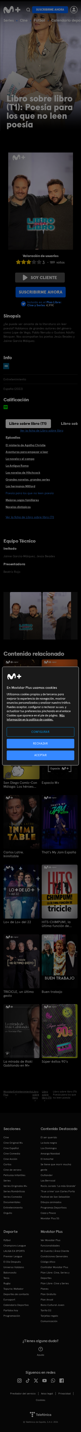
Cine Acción (10, 1159)
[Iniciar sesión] (74, 9)
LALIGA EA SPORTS (14, 1251)
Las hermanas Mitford (20, 486)
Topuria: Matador (13, 1288)
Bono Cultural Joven (52, 1305)
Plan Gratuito (48, 1294)
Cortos (7, 1164)
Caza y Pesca (48, 1213)
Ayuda (40, 1354)
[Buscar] (28, 10)
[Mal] (23, 262)
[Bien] (34, 262)
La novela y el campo (20, 458)
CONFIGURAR (40, 731)
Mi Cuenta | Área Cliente (55, 1251)
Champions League (14, 1245)
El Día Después (12, 1261)
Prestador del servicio (23, 1393)
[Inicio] (11, 10)
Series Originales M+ (15, 1186)
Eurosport (9, 1299)
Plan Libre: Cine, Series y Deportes (55, 1275)
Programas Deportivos (54, 1207)
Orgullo (7, 1213)
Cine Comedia (11, 1153)
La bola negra (49, 1142)
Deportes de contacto (16, 1294)
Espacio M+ (50, 783)
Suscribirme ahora (50, 9)
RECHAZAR (40, 743)
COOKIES (40, 1400)
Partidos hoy (10, 1310)
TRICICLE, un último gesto (18, 994)
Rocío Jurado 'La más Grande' (58, 1186)
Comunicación (49, 1321)
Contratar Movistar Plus (54, 1267)
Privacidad (64, 1393)
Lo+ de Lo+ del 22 (17, 922)
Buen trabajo (52, 992)
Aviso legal (47, 1393)
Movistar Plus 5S (50, 1218)
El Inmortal (47, 1159)
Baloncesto (9, 1272)
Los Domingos (49, 1148)
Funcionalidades (50, 1245)
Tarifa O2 (46, 1310)
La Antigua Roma (17, 465)
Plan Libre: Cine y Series (55, 1283)
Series (8, 20)
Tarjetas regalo (49, 1315)
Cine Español (11, 1148)
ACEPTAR (40, 755)
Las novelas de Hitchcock (23, 472)
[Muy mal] (18, 262)
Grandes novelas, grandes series (28, 479)
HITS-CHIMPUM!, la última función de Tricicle (56, 924)
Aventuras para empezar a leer (27, 452)
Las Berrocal (48, 1180)
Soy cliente (44, 277)
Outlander (47, 1175)
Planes (44, 1288)
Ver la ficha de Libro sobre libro (41, 430)
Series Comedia (12, 1196)
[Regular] (28, 262)
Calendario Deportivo (16, 1305)
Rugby (6, 1283)
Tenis (6, 1278)
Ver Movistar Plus (50, 1240)
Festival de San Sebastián (55, 1196)
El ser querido (49, 1137)
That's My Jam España (59, 852)
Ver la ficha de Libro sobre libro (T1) (30, 517)
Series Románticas (14, 1191)
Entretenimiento (13, 1207)
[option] (26, 616)
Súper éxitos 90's (55, 1062)
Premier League (12, 1256)
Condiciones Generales (54, 1256)
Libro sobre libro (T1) (28, 423)
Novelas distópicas (18, 507)
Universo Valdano (13, 1267)
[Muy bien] (39, 262)
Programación (11, 1315)
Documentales (11, 1202)
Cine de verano (12, 1169)
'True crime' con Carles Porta (58, 1191)
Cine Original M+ (13, 1142)
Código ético (48, 1261)
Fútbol (39, 20)
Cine (24, 20)
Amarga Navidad (50, 1153)
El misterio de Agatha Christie (26, 445)
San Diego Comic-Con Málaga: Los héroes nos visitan (20, 785)
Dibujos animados (51, 1202)
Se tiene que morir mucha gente (56, 1167)
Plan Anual (47, 1299)
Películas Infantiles (14, 1175)
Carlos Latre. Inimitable (13, 854)
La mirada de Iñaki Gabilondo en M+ (17, 1063)
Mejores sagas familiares (22, 500)
